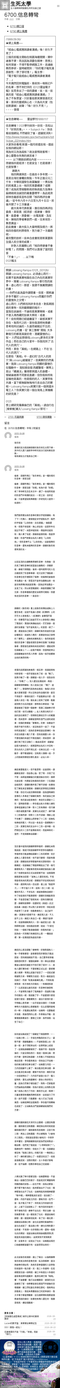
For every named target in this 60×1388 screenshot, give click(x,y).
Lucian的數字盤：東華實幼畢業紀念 (20, 1323)
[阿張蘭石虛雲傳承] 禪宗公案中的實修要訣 (21, 1317)
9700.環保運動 (44, 417)
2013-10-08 (19, 433)
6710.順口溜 (17, 26)
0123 (11, 19)
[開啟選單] (58, 6)
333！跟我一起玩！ (13, 1327)
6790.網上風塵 (18, 31)
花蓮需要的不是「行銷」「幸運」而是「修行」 (21, 1333)
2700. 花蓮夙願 (16, 417)
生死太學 (20, 3)
